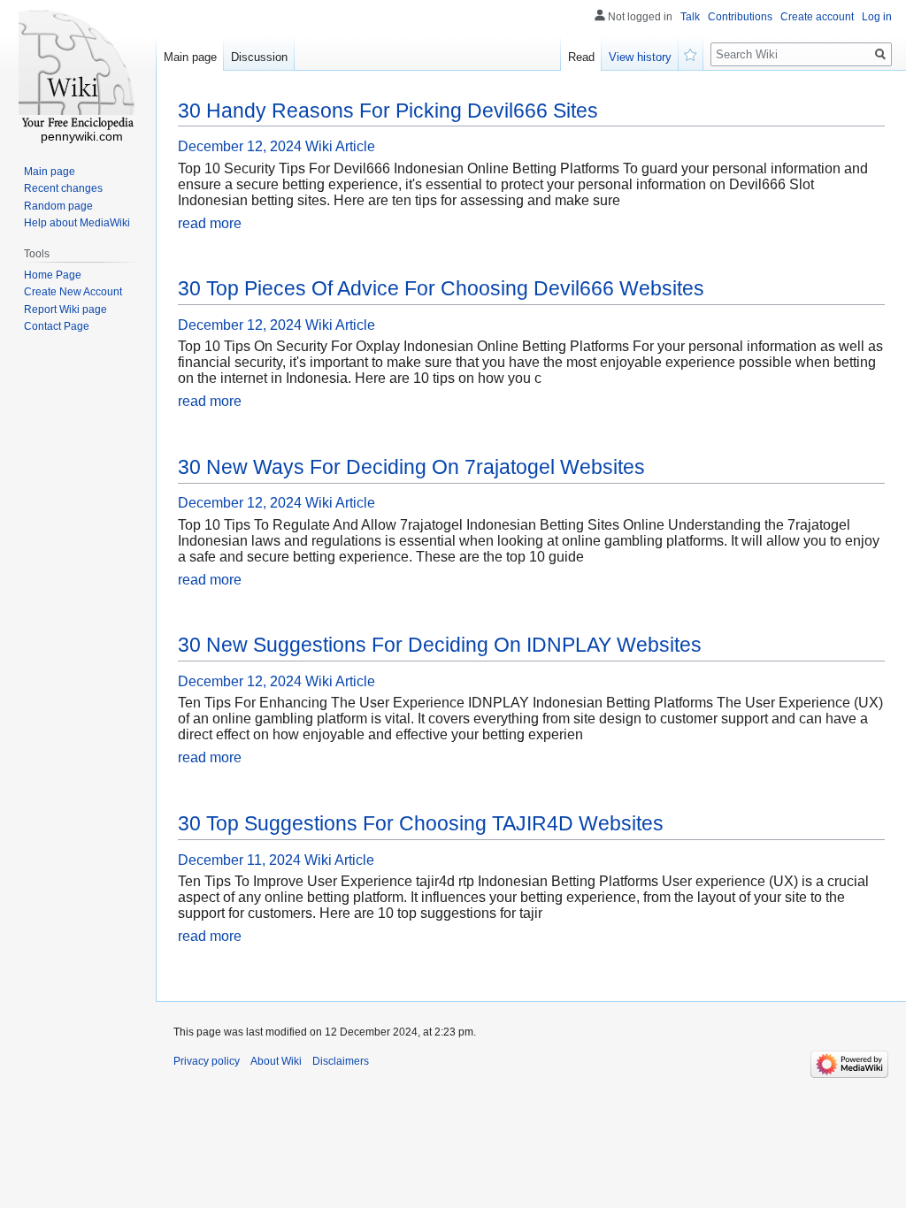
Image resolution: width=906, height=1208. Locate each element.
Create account (817, 17)
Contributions (740, 17)
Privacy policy (206, 1061)
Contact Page (56, 326)
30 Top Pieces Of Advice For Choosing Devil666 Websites (441, 288)
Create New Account (73, 292)
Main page (190, 57)
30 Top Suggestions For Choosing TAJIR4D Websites (421, 823)
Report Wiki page (65, 309)
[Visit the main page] (78, 70)
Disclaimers (340, 1061)
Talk (690, 17)
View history (640, 57)
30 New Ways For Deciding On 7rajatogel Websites (411, 466)
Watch (691, 53)
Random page (58, 206)
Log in (877, 17)
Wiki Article (340, 146)
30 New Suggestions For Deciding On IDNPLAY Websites (440, 644)
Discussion (259, 57)
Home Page (52, 275)
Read (581, 57)
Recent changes (63, 188)
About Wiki (276, 1061)
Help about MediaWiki (77, 223)
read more (210, 223)
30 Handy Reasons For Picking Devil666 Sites (388, 110)
